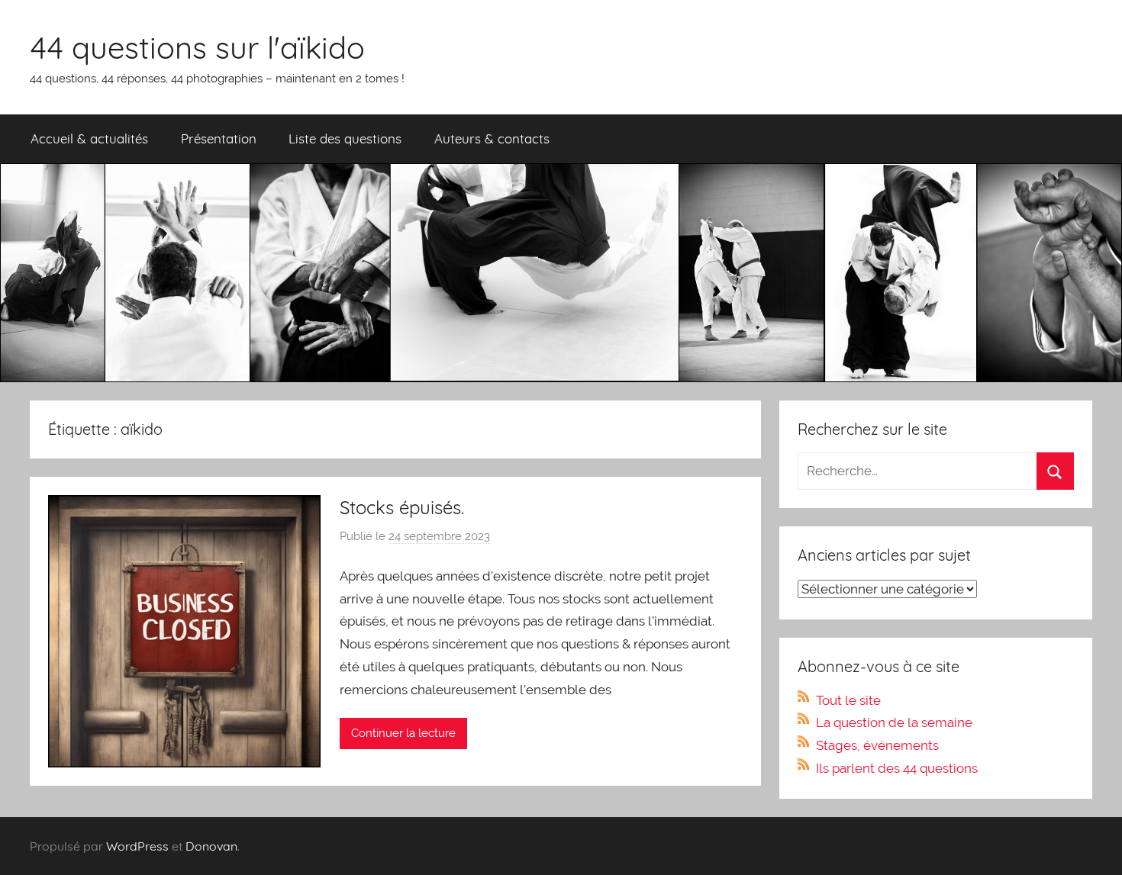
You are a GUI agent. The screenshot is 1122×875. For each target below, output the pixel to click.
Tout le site (848, 700)
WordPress (137, 846)
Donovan (211, 846)
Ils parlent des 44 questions (897, 768)
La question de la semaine (894, 722)
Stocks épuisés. (402, 507)
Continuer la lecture (403, 733)
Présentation (218, 138)
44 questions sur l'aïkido (197, 47)
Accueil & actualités (89, 138)
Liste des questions (345, 138)
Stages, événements (877, 745)
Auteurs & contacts (492, 138)
